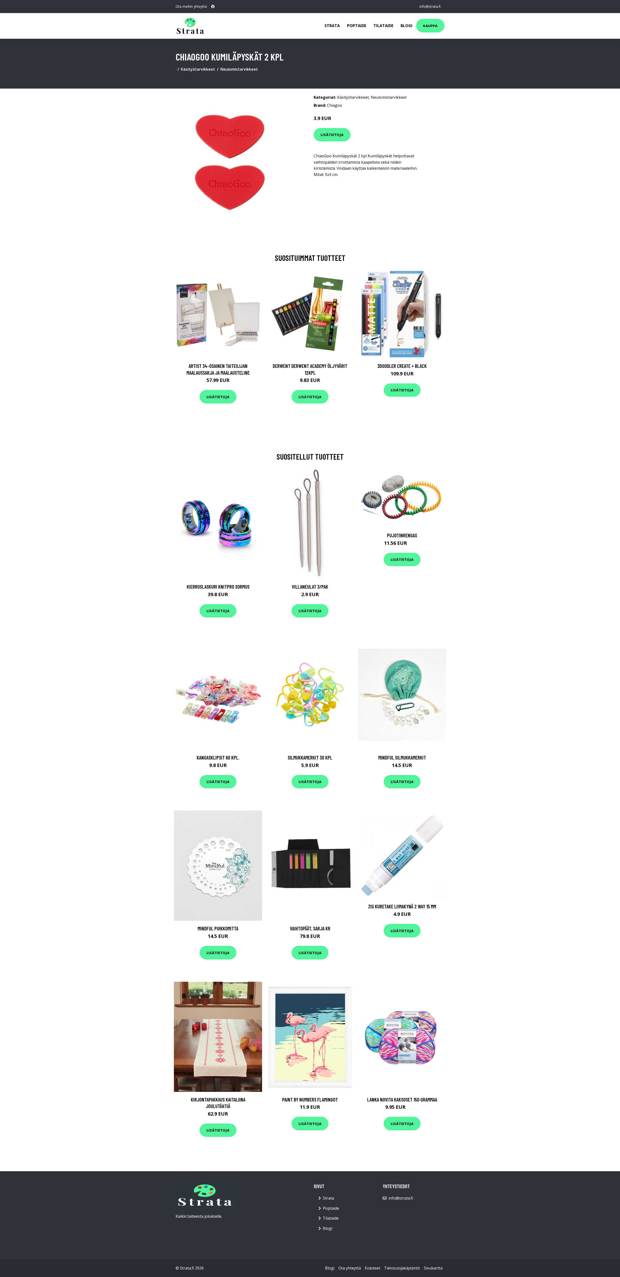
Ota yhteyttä (349, 1268)
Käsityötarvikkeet (198, 69)
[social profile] (213, 6)
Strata (332, 25)
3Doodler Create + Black (402, 366)
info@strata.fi (430, 6)
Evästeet (372, 1268)
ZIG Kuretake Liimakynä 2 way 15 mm (402, 906)
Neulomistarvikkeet (239, 69)
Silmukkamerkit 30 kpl (310, 757)
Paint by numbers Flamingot (310, 1099)
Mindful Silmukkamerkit (402, 757)
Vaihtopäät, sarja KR (310, 928)
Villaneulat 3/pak (310, 587)
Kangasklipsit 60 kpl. (218, 757)
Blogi (406, 25)
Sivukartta (433, 1268)
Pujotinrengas (402, 535)
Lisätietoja (332, 134)
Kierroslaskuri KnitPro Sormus (218, 587)
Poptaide (356, 25)
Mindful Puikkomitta (218, 928)
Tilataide (383, 25)
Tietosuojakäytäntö (402, 1268)
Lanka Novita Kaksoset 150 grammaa (402, 1099)
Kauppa (430, 25)
